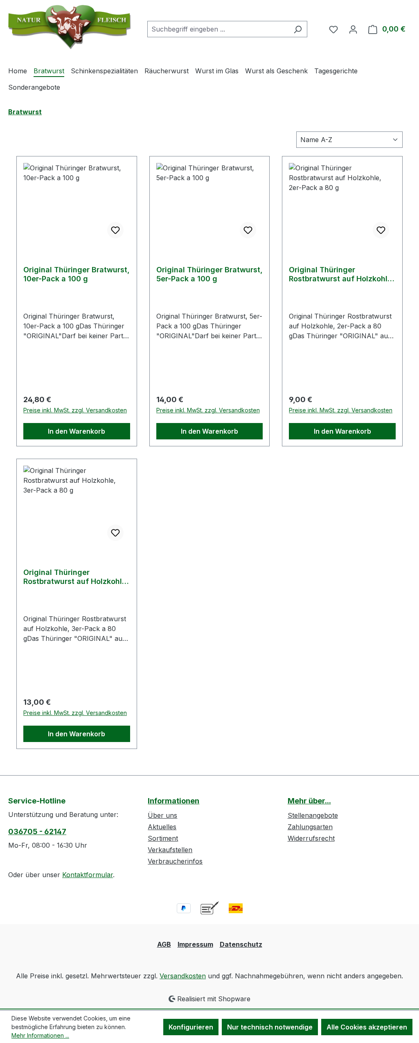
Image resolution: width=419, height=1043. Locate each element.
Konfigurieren (191, 1027)
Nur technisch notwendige (270, 1027)
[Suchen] (297, 29)
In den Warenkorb (76, 431)
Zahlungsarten (310, 827)
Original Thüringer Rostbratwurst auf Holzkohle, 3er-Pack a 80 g (76, 577)
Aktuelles (162, 827)
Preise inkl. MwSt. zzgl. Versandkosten (75, 410)
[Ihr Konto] (353, 29)
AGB (164, 944)
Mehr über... (309, 800)
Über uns (162, 815)
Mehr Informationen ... (40, 1035)
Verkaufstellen (170, 850)
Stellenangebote (313, 815)
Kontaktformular (87, 875)
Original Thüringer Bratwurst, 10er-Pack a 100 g (76, 274)
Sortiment (163, 838)
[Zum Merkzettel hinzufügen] (115, 230)
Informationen (173, 800)
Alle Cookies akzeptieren (367, 1027)
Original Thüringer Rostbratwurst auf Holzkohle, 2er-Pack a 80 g (341, 274)
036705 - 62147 (37, 831)
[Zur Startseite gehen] (69, 27)
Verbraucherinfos (175, 861)
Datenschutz (241, 944)
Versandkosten (183, 976)
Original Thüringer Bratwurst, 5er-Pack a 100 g (209, 274)
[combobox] (217, 29)
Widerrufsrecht (311, 838)
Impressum (195, 944)
